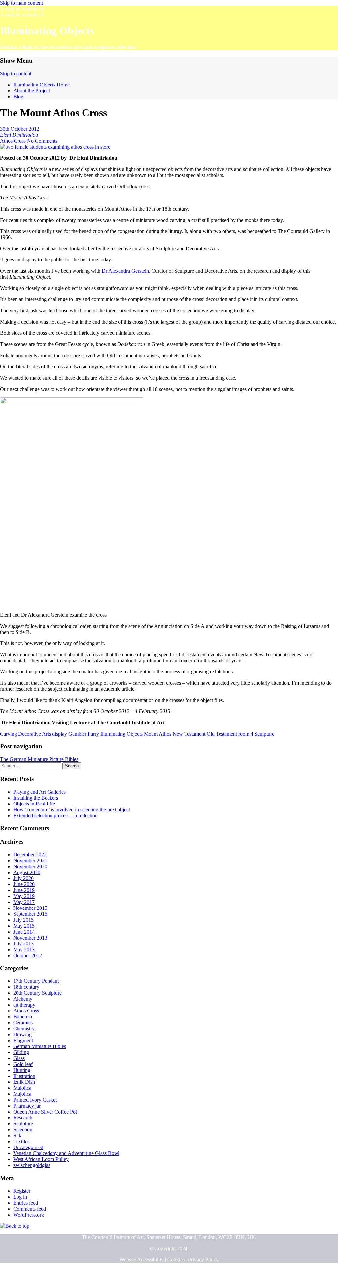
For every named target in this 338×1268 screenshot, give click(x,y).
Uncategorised (28, 1147)
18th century (26, 987)
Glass (19, 1058)
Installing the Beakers (35, 798)
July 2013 (23, 943)
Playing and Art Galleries (39, 792)
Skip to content (15, 73)
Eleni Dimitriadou (19, 135)
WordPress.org (28, 1214)
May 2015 (24, 926)
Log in (20, 1197)
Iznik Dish (24, 1082)
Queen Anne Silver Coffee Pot (45, 1111)
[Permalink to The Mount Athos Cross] (55, 147)
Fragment (23, 1040)
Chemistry (24, 1028)
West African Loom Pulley (41, 1159)
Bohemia (22, 1016)
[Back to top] (14, 1226)
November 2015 (30, 908)
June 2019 (24, 890)
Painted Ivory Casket (35, 1100)
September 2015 (30, 914)
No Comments (42, 141)
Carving (8, 734)
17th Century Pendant (36, 981)
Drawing (22, 1034)
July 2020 (23, 878)
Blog (18, 96)
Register (21, 1191)
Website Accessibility (141, 1259)
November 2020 (30, 866)
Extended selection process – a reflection (55, 815)
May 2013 (24, 949)
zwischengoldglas (31, 1165)
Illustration (24, 1076)
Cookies (176, 1259)
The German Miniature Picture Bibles (39, 759)
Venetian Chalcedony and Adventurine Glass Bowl (66, 1153)
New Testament (189, 734)
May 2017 (24, 902)
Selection (22, 1129)
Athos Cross (13, 141)
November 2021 (30, 860)
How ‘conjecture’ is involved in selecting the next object (71, 809)
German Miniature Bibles (39, 1046)
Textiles (21, 1141)
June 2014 (24, 932)
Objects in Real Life (34, 803)
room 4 (245, 734)
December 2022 (30, 854)
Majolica (22, 1094)
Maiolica (22, 1088)
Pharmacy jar (27, 1106)
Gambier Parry (83, 734)
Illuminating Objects (121, 734)
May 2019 (24, 896)
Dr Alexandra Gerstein (125, 271)
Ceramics (23, 1022)
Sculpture (264, 734)
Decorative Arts (34, 734)
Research (22, 1117)
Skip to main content (21, 3)
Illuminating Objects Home (41, 84)
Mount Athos (157, 734)
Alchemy (22, 999)
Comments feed (29, 1209)
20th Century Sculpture (37, 993)
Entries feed (25, 1203)
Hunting (21, 1070)
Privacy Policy (203, 1259)
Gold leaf (23, 1064)
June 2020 (24, 884)
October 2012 (27, 955)
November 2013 (30, 938)
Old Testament (222, 734)
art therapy (24, 1005)
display (59, 734)
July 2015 (23, 920)
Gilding (21, 1052)
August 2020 (26, 872)
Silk (17, 1135)
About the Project (31, 90)
